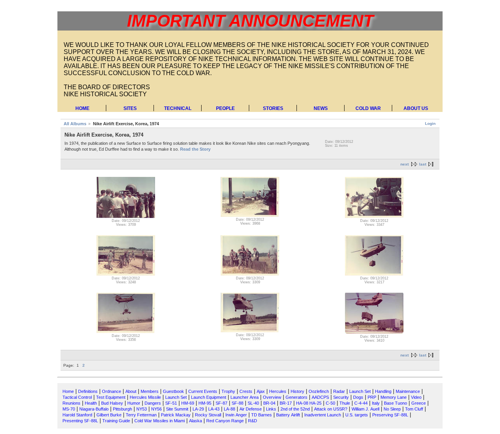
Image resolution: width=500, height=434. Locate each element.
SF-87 (221, 403)
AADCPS (320, 397)
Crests (245, 391)
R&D (252, 420)
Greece (418, 403)
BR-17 (286, 403)
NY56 (156, 409)
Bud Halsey (112, 403)
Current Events (202, 391)
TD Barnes (261, 414)
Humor (133, 403)
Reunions (71, 403)
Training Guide (116, 420)
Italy (376, 403)
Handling (383, 391)
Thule (344, 403)
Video (416, 397)
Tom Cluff (414, 409)
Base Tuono (395, 403)
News (321, 108)
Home (82, 108)
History (297, 391)
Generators (296, 397)
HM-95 (204, 403)
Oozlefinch (319, 391)
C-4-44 (361, 403)
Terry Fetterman (141, 414)
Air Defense (250, 409)
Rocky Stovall (208, 414)
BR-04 (269, 403)
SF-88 (237, 403)
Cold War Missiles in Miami (159, 420)
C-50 (330, 403)
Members (150, 391)
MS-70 (68, 409)
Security (341, 397)
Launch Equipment (208, 397)
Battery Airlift (288, 414)
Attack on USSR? (330, 409)
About (130, 391)
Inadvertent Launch (322, 414)
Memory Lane (393, 397)
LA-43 (214, 409)
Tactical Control (77, 397)
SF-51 (171, 403)
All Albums (75, 123)
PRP (372, 397)
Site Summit (177, 409)
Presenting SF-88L (80, 420)
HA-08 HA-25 (308, 403)
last (422, 164)
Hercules (277, 391)
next (404, 164)
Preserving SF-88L (390, 414)
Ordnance (111, 391)
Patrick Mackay (176, 414)
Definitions (88, 391)
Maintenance (408, 391)
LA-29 (198, 409)
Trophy (228, 391)
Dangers (153, 403)
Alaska (195, 420)
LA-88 (229, 409)
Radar (339, 391)
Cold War (368, 108)
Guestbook (173, 391)
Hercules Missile (145, 397)
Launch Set (360, 391)
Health (91, 403)
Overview (272, 397)
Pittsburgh (122, 409)
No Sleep (392, 409)
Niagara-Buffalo (94, 409)
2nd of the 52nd (295, 409)
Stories (273, 108)
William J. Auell (365, 409)
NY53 (141, 409)
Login (430, 123)
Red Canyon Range (225, 420)
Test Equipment (110, 397)
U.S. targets (356, 414)
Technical (177, 108)
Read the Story (195, 149)
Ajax (261, 391)
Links (271, 409)
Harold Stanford (77, 414)
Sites (130, 108)
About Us (416, 108)
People (225, 108)
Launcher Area (244, 397)
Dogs (358, 397)
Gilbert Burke (108, 414)
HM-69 (187, 403)
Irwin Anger (236, 414)
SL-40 (253, 403)
